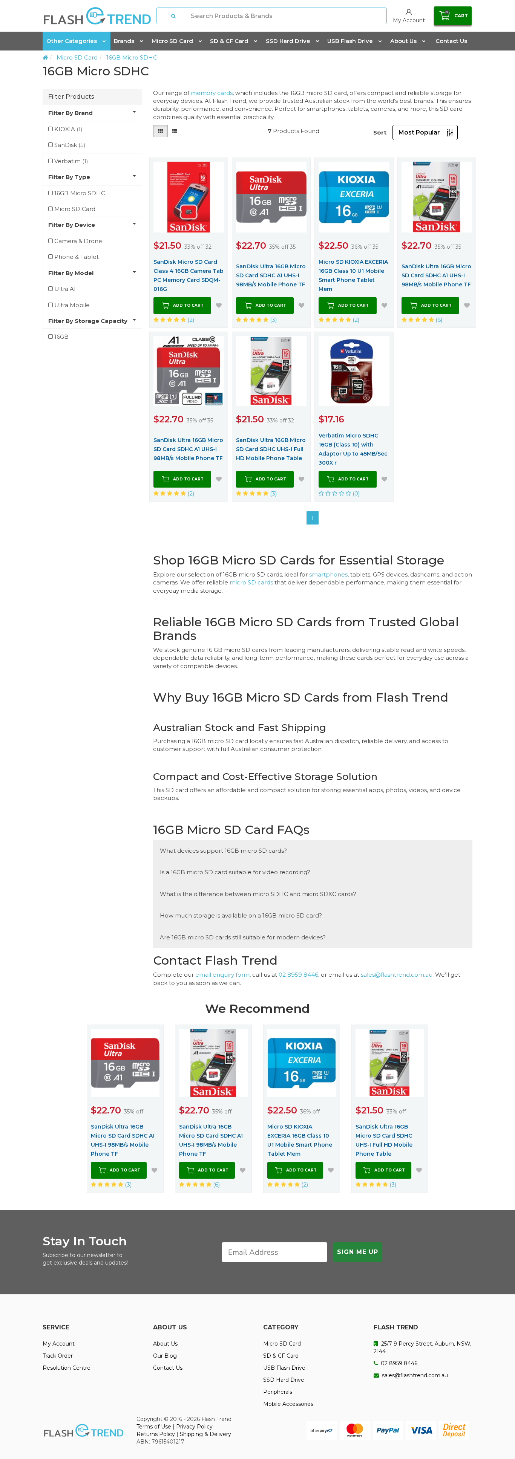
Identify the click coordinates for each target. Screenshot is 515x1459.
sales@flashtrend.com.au (396, 974)
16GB (61, 336)
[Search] (173, 16)
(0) (355, 493)
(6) (438, 319)
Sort (379, 132)
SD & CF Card (229, 40)
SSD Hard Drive (288, 40)
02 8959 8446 (298, 974)
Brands (124, 40)
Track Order (58, 1355)
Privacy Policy (194, 1426)
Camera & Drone (78, 241)
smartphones (328, 574)
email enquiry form (222, 974)
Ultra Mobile (72, 305)
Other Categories (71, 40)
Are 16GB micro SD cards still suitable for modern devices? (243, 937)
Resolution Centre (66, 1367)
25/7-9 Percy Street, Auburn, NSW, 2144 (422, 1347)
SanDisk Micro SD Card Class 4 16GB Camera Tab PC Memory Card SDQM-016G (188, 275)
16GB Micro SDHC (131, 57)
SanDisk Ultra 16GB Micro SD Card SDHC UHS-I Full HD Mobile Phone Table (271, 449)
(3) (272, 319)
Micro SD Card (172, 40)
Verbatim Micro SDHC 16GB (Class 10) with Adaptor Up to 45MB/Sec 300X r (353, 449)
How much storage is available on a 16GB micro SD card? (241, 915)
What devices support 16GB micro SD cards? (223, 850)
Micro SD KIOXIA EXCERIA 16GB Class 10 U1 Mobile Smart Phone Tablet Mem (353, 275)
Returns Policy (155, 1434)
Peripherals (277, 1392)
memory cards (212, 92)
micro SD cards (251, 582)
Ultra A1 (65, 288)
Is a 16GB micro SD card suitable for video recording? (235, 872)
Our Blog (165, 1355)
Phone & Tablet (76, 256)
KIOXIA (68, 129)
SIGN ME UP (357, 1252)
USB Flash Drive (350, 40)
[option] (125, 1109)
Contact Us (451, 40)
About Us (403, 40)
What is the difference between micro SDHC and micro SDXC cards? (258, 894)
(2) (190, 319)
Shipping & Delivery (205, 1434)
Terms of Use (153, 1426)
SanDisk (70, 144)
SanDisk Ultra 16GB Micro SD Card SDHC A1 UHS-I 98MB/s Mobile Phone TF (271, 275)
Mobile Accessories (288, 1404)
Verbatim (71, 161)
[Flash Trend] (97, 16)
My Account (59, 1343)
